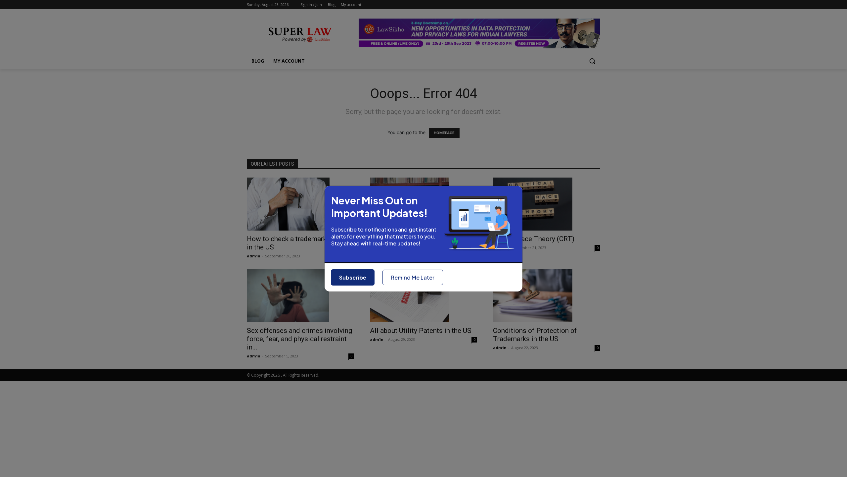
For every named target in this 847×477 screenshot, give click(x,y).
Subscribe (352, 277)
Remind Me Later (412, 277)
